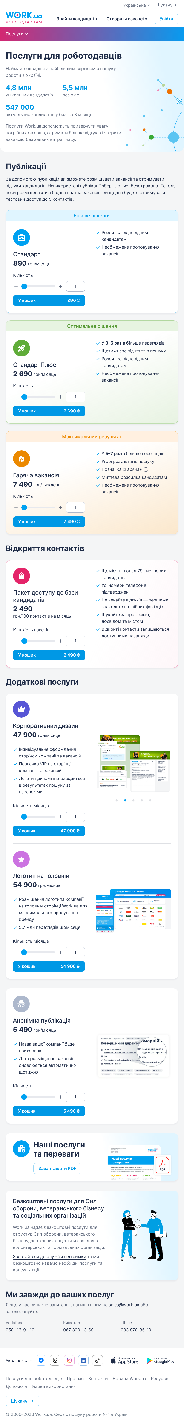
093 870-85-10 (136, 1329)
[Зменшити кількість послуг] (16, 286)
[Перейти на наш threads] (55, 1360)
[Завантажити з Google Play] (161, 1360)
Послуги (14, 33)
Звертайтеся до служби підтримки (49, 1256)
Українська (17, 1360)
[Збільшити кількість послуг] (60, 286)
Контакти (98, 1378)
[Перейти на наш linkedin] (83, 1360)
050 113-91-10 (20, 1329)
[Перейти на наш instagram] (69, 1360)
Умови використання (54, 1386)
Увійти (166, 18)
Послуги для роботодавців (34, 1378)
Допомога (16, 1386)
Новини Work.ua (129, 1378)
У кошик (49, 300)
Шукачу (164, 4)
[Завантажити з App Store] (124, 1360)
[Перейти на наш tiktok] (97, 1360)
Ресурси (159, 1378)
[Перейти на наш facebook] (41, 1360)
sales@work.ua (124, 1304)
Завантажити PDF (57, 1168)
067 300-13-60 (78, 1329)
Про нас (75, 1378)
